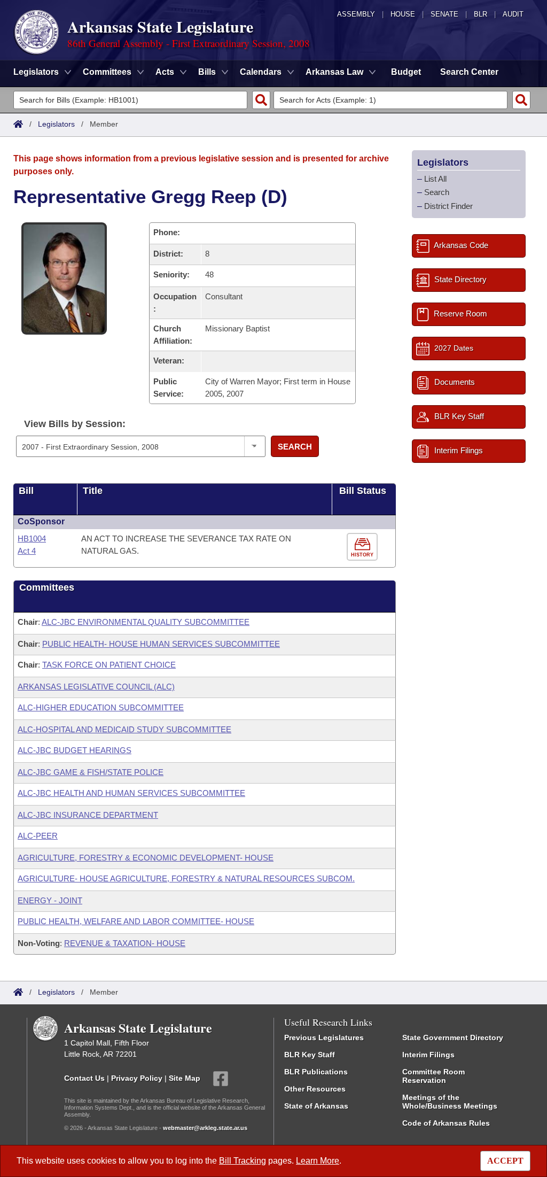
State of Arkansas (316, 1106)
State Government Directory (452, 1037)
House (402, 14)
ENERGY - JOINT (50, 900)
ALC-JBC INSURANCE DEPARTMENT (88, 814)
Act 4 (27, 550)
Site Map (184, 1078)
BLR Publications (316, 1071)
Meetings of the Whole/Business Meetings (449, 1101)
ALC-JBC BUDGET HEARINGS (74, 750)
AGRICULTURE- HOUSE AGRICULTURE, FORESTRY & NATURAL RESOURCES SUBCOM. (186, 878)
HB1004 (32, 538)
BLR (480, 14)
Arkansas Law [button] (334, 71)
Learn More (317, 1160)
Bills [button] (207, 71)
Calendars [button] (261, 71)
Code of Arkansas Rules (446, 1123)
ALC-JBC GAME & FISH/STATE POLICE (90, 772)
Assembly (356, 14)
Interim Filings (428, 1054)
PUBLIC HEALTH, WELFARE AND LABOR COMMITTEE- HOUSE (136, 921)
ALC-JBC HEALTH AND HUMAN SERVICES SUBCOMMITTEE (131, 792)
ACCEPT (505, 1160)
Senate (444, 14)
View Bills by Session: (75, 424)
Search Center (469, 71)
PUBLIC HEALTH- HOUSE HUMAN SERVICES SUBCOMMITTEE (161, 643)
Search (295, 446)
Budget (406, 71)
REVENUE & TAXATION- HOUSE (124, 943)
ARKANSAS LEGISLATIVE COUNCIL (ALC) (96, 686)
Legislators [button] (36, 71)
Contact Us (84, 1078)
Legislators (56, 124)
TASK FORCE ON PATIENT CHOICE (109, 664)
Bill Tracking (242, 1160)
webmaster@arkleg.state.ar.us (205, 1128)
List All (435, 178)
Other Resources (315, 1089)
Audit (513, 14)
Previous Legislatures (324, 1037)
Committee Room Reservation (433, 1076)
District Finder (448, 206)
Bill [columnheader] (26, 490)
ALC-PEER (38, 835)
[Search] (261, 100)
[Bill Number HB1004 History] (363, 547)
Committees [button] (107, 71)
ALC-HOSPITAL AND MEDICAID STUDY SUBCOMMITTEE (124, 729)
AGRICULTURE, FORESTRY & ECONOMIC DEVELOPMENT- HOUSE (146, 857)
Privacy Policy (136, 1078)
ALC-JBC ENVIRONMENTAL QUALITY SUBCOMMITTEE (145, 621)
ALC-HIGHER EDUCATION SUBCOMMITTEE (101, 707)
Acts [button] (164, 71)
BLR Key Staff (309, 1054)
